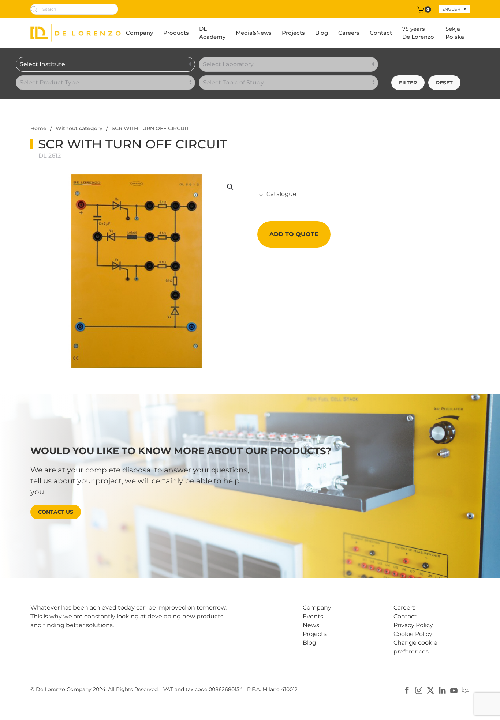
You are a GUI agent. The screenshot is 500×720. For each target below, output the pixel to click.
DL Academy (212, 33)
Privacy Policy (413, 625)
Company (139, 32)
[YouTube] (454, 689)
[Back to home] (75, 33)
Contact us (55, 512)
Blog (321, 32)
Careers (348, 32)
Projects (293, 32)
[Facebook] (407, 689)
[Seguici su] (466, 689)
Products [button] (176, 32)
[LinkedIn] (442, 689)
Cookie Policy (412, 633)
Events (313, 616)
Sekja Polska (454, 33)
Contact (381, 32)
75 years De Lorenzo (418, 33)
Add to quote (293, 234)
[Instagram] (419, 689)
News (311, 625)
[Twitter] (430, 689)
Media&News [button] (254, 32)
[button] (230, 186)
